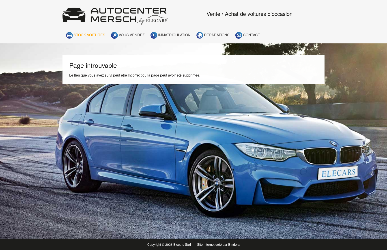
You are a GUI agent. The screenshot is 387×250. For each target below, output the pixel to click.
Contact (251, 34)
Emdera (234, 244)
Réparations (216, 34)
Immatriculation (174, 34)
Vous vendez (131, 34)
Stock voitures (89, 34)
